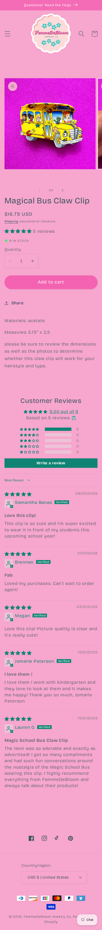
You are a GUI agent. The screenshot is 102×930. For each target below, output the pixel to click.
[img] (18, 494)
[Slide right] (63, 190)
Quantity (13, 249)
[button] (7, 33)
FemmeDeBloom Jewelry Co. (48, 917)
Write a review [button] (51, 463)
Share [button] (17, 303)
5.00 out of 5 (64, 411)
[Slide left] (39, 190)
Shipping (11, 221)
